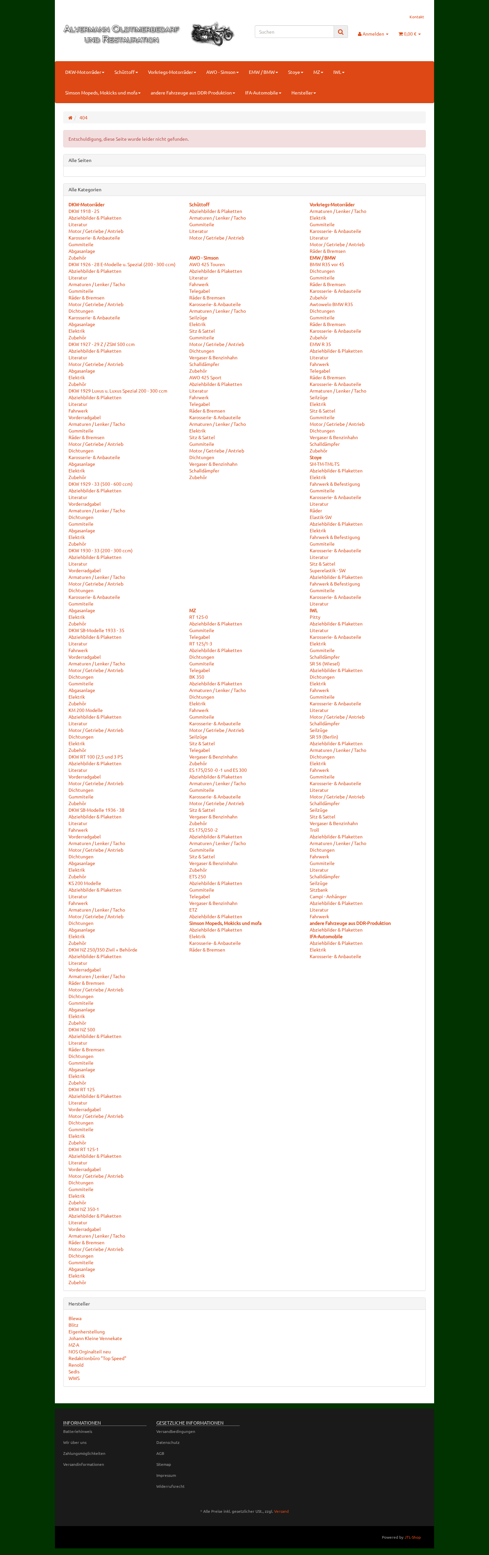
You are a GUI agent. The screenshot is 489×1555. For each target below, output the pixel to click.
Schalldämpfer (204, 364)
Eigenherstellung (87, 1331)
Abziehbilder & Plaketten (95, 218)
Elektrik (77, 331)
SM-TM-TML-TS (324, 464)
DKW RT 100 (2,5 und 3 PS (96, 757)
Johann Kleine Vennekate (95, 1338)
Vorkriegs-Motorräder (170, 72)
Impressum (166, 1475)
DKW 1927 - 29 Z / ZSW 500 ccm (102, 344)
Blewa (75, 1318)
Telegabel (199, 291)
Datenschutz (168, 1442)
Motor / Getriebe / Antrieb (96, 231)
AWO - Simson (221, 72)
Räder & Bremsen (86, 297)
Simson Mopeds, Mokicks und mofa (101, 92)
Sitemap (163, 1464)
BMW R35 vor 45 (327, 264)
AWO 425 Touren (207, 264)
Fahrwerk (78, 411)
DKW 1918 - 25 (84, 211)
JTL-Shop (413, 1537)
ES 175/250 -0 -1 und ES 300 (218, 770)
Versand (281, 1511)
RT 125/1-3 (200, 643)
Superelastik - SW (328, 570)
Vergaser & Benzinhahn (213, 357)
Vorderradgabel (85, 417)
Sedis (74, 1371)
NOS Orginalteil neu (90, 1351)
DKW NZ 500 (82, 1029)
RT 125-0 (198, 617)
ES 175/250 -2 (203, 830)
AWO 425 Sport (205, 377)
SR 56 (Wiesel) (325, 663)
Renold (76, 1365)
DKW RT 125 (82, 1089)
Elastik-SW (321, 517)
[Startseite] (70, 117)
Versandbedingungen (175, 1431)
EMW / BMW (262, 72)
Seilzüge (198, 317)
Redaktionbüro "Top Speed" (97, 1358)
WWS (74, 1378)
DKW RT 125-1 (84, 1149)
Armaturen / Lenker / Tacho (97, 284)
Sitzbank (319, 890)
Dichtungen (81, 311)
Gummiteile (81, 244)
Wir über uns (74, 1442)
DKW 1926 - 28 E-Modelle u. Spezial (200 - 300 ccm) (122, 264)
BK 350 (196, 677)
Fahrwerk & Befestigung (335, 484)
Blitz (74, 1325)
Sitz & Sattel (202, 331)
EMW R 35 (320, 344)
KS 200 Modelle (85, 883)
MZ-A (74, 1345)
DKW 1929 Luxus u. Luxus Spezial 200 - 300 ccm (118, 391)
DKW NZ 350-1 (84, 1209)
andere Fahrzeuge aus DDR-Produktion (191, 92)
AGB (160, 1453)
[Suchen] (341, 32)
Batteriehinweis (77, 1431)
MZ (316, 72)
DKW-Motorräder (83, 72)
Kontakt (416, 16)
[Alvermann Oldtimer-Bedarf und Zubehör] (120, 34)
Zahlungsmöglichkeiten (84, 1453)
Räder (316, 510)
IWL (337, 72)
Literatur (78, 224)
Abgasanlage (82, 251)
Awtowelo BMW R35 (331, 304)
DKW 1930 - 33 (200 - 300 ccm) (101, 550)
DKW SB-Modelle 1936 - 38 (96, 810)
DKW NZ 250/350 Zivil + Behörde (103, 949)
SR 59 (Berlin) (324, 737)
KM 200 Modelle (86, 710)
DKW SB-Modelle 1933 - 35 (96, 630)
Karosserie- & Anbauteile (94, 238)
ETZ (193, 910)
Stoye (294, 72)
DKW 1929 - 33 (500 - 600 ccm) (101, 484)
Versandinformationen (83, 1464)
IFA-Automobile (261, 92)
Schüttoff (124, 72)
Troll (314, 830)
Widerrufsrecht (170, 1486)
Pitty (315, 617)
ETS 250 (197, 876)
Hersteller (302, 92)
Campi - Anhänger (328, 896)
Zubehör (77, 257)
